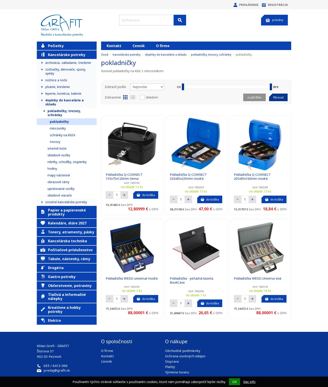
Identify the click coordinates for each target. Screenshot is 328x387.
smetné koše (57, 148)
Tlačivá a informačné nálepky (67, 296)
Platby (170, 366)
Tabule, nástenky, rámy (69, 258)
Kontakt (114, 45)
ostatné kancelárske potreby (66, 202)
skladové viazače (60, 195)
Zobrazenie (113, 97)
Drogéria (56, 267)
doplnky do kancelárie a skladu (64, 102)
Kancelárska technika (67, 240)
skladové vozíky (59, 155)
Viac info (249, 382)
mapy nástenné (59, 175)
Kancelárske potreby (66, 54)
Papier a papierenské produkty (67, 212)
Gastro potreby (61, 276)
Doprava (172, 361)
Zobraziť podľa (115, 87)
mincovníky (58, 128)
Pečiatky (56, 45)
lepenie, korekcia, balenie (63, 93)
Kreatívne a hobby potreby (64, 309)
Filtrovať (278, 97)
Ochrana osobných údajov (185, 356)
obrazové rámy (58, 182)
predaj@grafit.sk (57, 370)
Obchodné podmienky (182, 350)
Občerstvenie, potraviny (69, 285)
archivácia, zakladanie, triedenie (68, 63)
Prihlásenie (248, 5)
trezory (55, 142)
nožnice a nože (56, 80)
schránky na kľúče (62, 135)
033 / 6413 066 (56, 365)
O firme (163, 45)
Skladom (152, 97)
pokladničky (59, 121)
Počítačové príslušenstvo (70, 249)
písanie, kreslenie (57, 87)
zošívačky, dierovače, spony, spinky (65, 71)
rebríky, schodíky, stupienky (67, 162)
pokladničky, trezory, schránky (64, 113)
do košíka (148, 195)
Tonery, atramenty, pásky (71, 232)
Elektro (54, 320)
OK (234, 382)
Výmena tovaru (177, 372)
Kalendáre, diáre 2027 (67, 223)
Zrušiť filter (254, 97)
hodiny (52, 168)
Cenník (139, 45)
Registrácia (278, 5)
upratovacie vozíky (61, 188)
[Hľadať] (180, 20)
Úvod (104, 54)
